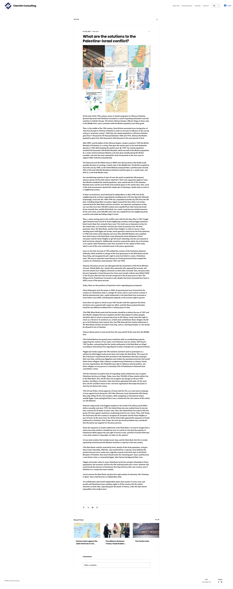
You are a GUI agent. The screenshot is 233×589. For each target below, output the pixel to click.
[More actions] (149, 31)
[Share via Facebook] (84, 507)
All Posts (76, 19)
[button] (157, 19)
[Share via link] (97, 507)
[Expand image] (94, 56)
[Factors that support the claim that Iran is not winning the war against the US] (87, 530)
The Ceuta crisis (142, 541)
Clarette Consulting (24, 5)
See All (157, 519)
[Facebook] (219, 582)
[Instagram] (221, 582)
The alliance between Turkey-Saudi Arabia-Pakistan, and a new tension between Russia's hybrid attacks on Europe (116, 542)
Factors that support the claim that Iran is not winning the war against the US (86, 542)
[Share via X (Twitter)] (88, 507)
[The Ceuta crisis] (146, 530)
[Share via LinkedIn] (92, 507)
